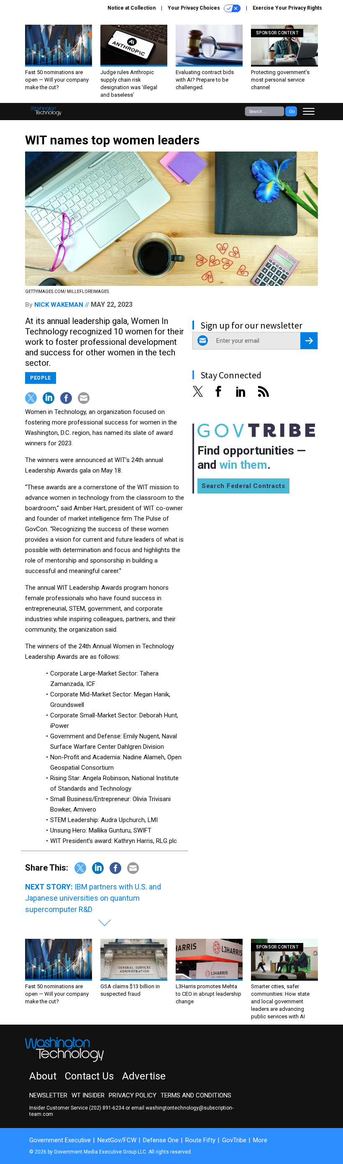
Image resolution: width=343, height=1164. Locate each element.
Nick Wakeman (58, 304)
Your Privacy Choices (194, 8)
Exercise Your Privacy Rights (287, 8)
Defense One (161, 1140)
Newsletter (48, 1095)
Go (291, 111)
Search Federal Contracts (243, 486)
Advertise (144, 1076)
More (260, 1140)
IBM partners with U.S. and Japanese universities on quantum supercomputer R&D (93, 898)
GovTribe (234, 1140)
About (42, 1076)
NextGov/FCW (116, 1140)
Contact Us (89, 1076)
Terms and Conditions (196, 1095)
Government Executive (60, 1140)
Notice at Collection (132, 8)
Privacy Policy (132, 1095)
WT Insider (88, 1095)
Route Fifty (200, 1140)
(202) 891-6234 (106, 1108)
